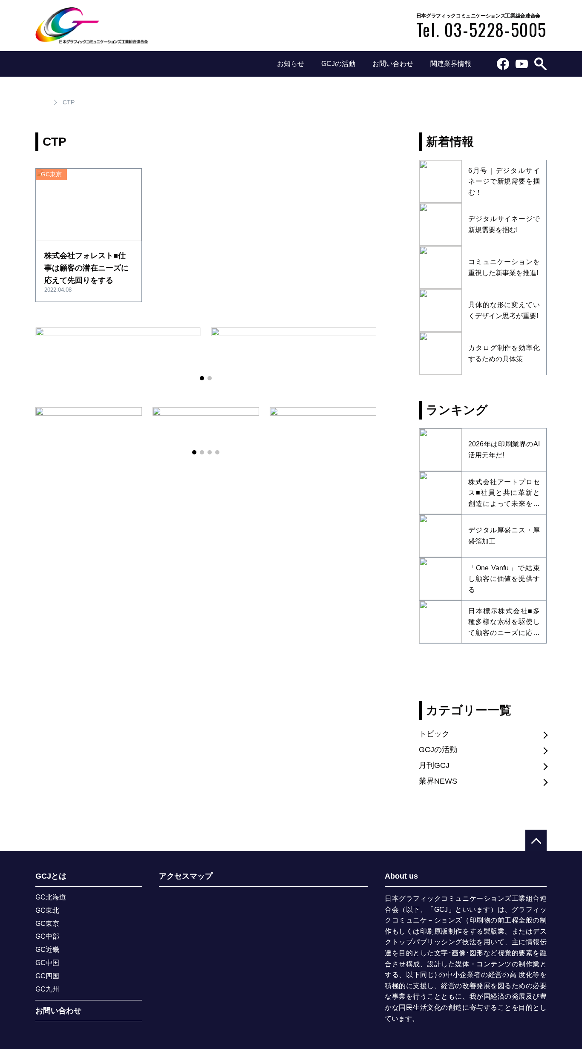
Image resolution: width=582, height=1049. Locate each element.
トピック (434, 734)
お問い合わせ (392, 63)
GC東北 (47, 910)
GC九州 (47, 989)
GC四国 (47, 976)
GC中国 (47, 962)
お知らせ (290, 63)
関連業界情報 (450, 63)
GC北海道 (50, 897)
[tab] (202, 378)
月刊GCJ (434, 765)
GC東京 (47, 923)
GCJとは (50, 876)
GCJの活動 (338, 63)
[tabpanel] (118, 348)
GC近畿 (47, 949)
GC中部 (47, 936)
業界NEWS (438, 781)
